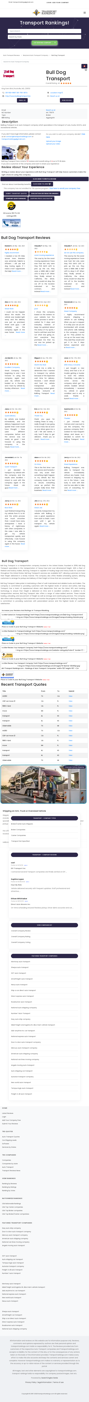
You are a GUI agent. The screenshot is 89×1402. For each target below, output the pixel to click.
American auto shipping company (24, 1054)
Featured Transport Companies (44, 956)
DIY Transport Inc (18, 868)
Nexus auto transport (19, 985)
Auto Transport (8, 1167)
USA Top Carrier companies (12, 1207)
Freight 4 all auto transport (21, 1094)
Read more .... (17, 271)
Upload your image (53, 141)
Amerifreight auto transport (22, 979)
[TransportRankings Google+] (48, 6)
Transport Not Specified (20, 841)
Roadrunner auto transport (21, 1002)
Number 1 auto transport (11, 1273)
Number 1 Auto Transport (20, 1013)
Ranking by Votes (8, 1190)
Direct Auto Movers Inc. (20, 904)
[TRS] (11, 223)
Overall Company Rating (20, 936)
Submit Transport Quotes (16, 193)
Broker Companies (18, 830)
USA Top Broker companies (12, 1210)
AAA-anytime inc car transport (23, 1031)
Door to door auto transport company (26, 1042)
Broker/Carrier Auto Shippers (22, 824)
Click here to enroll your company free (64, 188)
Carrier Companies (18, 835)
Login (49, 3)
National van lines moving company (25, 1059)
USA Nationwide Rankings (11, 1203)
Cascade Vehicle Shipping (74, 767)
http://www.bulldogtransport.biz (17, 96)
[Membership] (86, 70)
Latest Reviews (7, 1113)
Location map (55, 93)
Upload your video (53, 144)
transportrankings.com (46, 1394)
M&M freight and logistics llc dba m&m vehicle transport (33, 1025)
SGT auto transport (18, 973)
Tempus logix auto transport (22, 1088)
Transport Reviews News (11, 1170)
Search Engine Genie (49, 1378)
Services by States (9, 1147)
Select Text (47, 627)
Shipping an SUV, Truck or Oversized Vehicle (24, 811)
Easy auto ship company (20, 1019)
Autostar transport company (22, 1077)
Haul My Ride (16, 885)
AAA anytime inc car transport (13, 1291)
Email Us (22, 100)
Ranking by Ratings (9, 1187)
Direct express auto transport (22, 996)
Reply (25, 865)
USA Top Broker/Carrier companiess (15, 1214)
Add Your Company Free (11, 1120)
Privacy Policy (31, 1382)
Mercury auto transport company (24, 1048)
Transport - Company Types (44, 818)
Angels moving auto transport (22, 1065)
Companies (6, 1160)
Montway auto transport (20, 962)
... (66, 872)
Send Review (67, 100)
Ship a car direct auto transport (23, 990)
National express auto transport (23, 1036)
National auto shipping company (24, 1008)
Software (5, 1144)
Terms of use (58, 1382)
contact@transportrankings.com (18, 136)
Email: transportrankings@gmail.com (21, 2)
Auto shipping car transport (22, 1071)
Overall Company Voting (20, 942)
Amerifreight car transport (12, 1315)
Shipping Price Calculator (41, 198)
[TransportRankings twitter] (75, 2)
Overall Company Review (21, 931)
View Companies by (44, 925)
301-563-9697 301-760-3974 (16, 93)
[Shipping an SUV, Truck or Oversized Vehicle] (43, 784)
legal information (45, 1382)
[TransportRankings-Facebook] (71, 2)
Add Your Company (60, 3)
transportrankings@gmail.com (13, 139)
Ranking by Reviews (9, 1184)
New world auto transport (21, 1082)
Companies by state (10, 1164)
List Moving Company (42, 43)
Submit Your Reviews (10, 1124)
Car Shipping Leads (9, 1140)
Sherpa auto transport (20, 967)
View (70, 696)
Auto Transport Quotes (11, 1137)
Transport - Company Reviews (44, 855)
